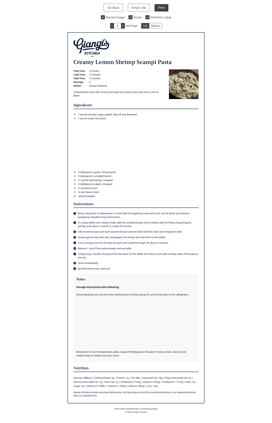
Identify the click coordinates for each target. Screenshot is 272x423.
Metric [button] (155, 26)
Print (161, 7)
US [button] (145, 26)
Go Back (113, 7)
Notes (137, 17)
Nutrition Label (160, 17)
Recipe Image (115, 17)
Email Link (139, 7)
